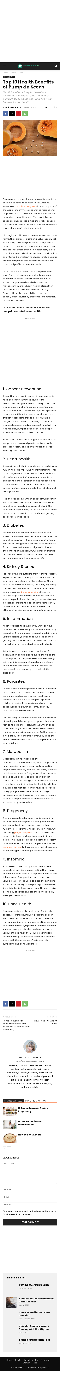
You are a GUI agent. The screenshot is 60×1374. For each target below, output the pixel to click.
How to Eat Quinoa (29, 1134)
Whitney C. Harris (13, 107)
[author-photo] (30, 1053)
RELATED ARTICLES (13, 1100)
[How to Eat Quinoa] (10, 1138)
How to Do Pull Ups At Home (45, 1022)
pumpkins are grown (26, 206)
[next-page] (9, 1148)
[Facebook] (5, 113)
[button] (4, 66)
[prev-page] (4, 1148)
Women (26, 1363)
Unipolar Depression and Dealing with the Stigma (34, 1327)
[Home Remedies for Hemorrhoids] (10, 1124)
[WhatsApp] (25, 113)
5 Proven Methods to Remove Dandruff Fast (36, 1300)
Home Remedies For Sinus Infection (34, 1314)
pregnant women (12, 847)
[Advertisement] (30, 31)
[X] (12, 113)
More (35, 1363)
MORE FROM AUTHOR (35, 1100)
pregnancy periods (24, 832)
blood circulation (30, 591)
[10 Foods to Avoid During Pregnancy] (10, 1111)
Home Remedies (31, 1360)
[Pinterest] (18, 113)
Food (21, 73)
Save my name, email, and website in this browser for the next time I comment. (30, 1213)
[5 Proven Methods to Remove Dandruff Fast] (11, 1302)
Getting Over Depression (34, 1284)
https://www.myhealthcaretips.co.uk (30, 1061)
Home (5, 73)
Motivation (45, 1360)
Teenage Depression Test (34, 1339)
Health (13, 73)
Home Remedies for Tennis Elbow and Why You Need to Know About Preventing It (16, 1025)
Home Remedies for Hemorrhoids (30, 1123)
